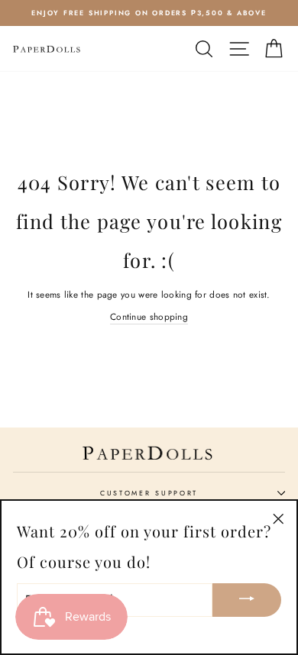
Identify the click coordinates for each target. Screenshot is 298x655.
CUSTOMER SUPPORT (149, 493)
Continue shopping (149, 316)
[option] (149, 13)
